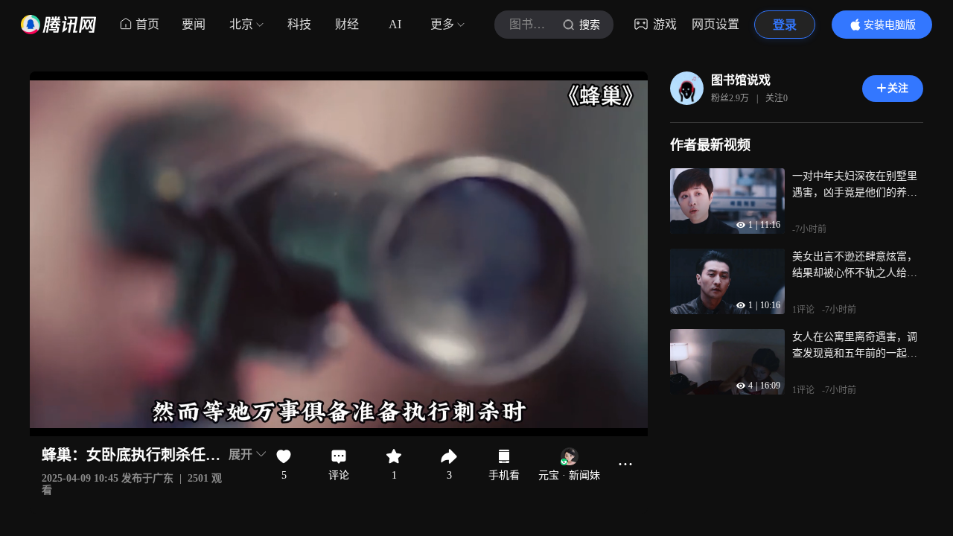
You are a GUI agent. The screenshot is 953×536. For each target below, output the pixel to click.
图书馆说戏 (741, 80)
